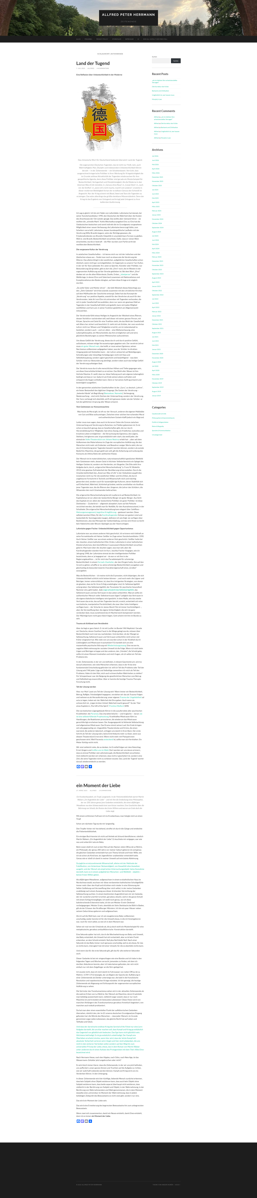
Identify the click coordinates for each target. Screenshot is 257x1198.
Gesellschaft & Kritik (159, 414)
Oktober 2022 (157, 290)
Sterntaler (116, 39)
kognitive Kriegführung (106, 512)
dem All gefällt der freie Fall (155, 39)
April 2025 (155, 202)
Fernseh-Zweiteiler (106, 562)
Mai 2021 (155, 345)
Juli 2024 (155, 236)
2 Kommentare (105, 790)
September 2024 (157, 227)
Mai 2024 (155, 244)
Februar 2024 (156, 257)
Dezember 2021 (157, 320)
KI (138, 39)
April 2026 (155, 169)
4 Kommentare (103, 68)
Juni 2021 (155, 341)
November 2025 (157, 181)
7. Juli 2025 (80, 68)
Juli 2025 (155, 190)
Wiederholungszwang (116, 645)
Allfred (91, 68)
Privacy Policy (102, 39)
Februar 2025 (156, 211)
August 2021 (156, 332)
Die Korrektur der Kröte (160, 86)
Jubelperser (126, 274)
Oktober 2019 (157, 383)
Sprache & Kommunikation (161, 430)
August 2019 (156, 391)
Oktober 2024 (157, 223)
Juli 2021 (155, 337)
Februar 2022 (156, 311)
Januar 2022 (156, 316)
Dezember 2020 (157, 353)
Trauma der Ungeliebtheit (131, 697)
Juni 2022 (155, 303)
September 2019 (157, 387)
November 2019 (157, 379)
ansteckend (108, 739)
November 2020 (157, 358)
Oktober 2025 (157, 185)
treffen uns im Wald (100, 750)
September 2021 (157, 328)
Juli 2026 (155, 156)
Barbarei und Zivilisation (160, 91)
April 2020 (155, 370)
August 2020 (156, 362)
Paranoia (95, 714)
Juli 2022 (155, 299)
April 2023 (155, 282)
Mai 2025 (155, 198)
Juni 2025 (155, 194)
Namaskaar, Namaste (113, 393)
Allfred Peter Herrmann (128, 14)
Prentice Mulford (116, 706)
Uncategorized (157, 435)
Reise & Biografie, (158, 426)
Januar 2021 (156, 349)
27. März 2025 (81, 790)
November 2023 (157, 265)
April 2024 (155, 248)
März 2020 (156, 375)
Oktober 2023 (157, 269)
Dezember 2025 (157, 177)
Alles (78, 39)
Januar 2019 (156, 396)
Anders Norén (167, 1185)
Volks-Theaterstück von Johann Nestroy (102, 439)
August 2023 (156, 278)
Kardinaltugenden (110, 515)
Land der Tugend (93, 63)
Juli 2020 (155, 366)
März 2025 (156, 206)
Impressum (129, 39)
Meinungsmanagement (86, 512)
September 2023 (157, 274)
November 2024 (157, 219)
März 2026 (156, 173)
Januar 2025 (156, 215)
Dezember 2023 (157, 261)
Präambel (88, 39)
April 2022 (155, 307)
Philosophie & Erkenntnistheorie (163, 418)
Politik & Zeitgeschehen (160, 422)
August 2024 (156, 232)
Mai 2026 (155, 164)
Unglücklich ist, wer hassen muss (163, 95)
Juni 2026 (155, 160)
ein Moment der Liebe (98, 785)
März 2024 (156, 253)
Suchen (154, 57)
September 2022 (157, 295)
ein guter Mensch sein (90, 346)
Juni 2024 (155, 240)
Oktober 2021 (157, 324)
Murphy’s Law (157, 99)
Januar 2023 (156, 286)
